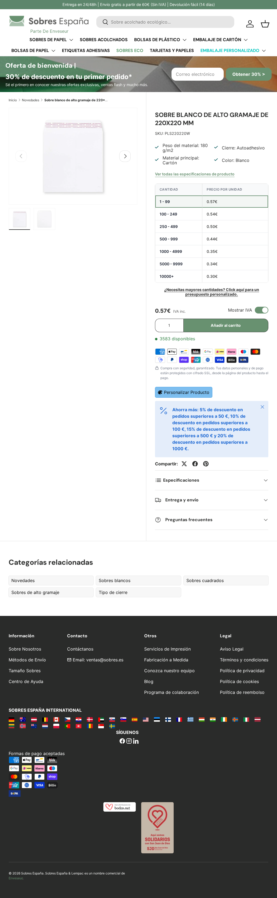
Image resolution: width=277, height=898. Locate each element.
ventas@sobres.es (104, 659)
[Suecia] (112, 726)
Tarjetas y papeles (172, 50)
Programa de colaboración (171, 692)
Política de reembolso (242, 692)
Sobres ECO (129, 50)
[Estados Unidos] (146, 719)
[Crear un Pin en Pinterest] (205, 463)
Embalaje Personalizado (229, 50)
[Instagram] (129, 741)
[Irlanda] (224, 719)
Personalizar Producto (186, 392)
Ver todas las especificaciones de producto (195, 174)
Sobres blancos (114, 580)
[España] (134, 719)
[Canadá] (56, 719)
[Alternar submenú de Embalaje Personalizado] (263, 50)
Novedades (30, 100)
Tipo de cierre (113, 592)
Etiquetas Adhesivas (86, 50)
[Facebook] (122, 741)
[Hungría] (202, 719)
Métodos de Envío (27, 659)
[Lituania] (11, 726)
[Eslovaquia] (112, 719)
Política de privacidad (242, 670)
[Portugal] (67, 726)
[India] (213, 719)
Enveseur (15, 878)
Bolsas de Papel (30, 50)
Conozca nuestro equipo (169, 670)
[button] (265, 24)
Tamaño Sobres (25, 670)
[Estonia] (157, 719)
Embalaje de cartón (217, 40)
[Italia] (246, 719)
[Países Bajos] (45, 726)
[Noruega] (22, 726)
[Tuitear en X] (184, 463)
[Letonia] (257, 719)
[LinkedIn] (135, 741)
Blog (148, 681)
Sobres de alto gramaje (35, 592)
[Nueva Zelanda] (34, 726)
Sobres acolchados (104, 40)
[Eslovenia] (123, 719)
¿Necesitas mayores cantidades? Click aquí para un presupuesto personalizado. (211, 291)
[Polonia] (56, 726)
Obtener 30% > (248, 74)
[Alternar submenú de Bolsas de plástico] (184, 40)
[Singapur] (101, 726)
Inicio (13, 100)
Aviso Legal (231, 649)
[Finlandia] (168, 719)
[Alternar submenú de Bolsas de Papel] (53, 50)
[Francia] (179, 719)
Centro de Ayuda (26, 681)
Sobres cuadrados (205, 580)
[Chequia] (67, 719)
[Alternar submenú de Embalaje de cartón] (245, 40)
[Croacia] (78, 719)
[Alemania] (11, 719)
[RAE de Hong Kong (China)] (78, 726)
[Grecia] (190, 719)
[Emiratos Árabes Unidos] (101, 719)
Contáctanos (80, 649)
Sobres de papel (48, 40)
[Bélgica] (45, 719)
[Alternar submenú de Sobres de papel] (71, 40)
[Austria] (34, 719)
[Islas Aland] (235, 719)
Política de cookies (239, 681)
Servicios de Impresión (167, 649)
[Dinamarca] (90, 719)
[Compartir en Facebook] (195, 463)
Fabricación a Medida (166, 659)
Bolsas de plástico (157, 40)
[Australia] (22, 719)
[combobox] (165, 22)
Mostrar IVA (240, 310)
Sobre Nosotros (25, 649)
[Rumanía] (90, 726)
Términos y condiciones (244, 659)
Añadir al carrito (226, 325)
